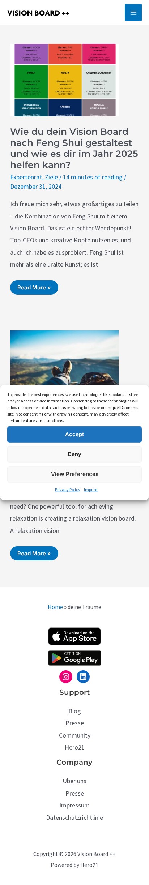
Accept (74, 434)
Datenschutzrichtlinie (74, 817)
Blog (74, 711)
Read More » (34, 289)
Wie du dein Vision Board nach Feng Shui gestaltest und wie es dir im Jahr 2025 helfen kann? (74, 148)
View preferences (74, 474)
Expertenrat (26, 177)
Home (55, 606)
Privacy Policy (67, 489)
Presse (74, 723)
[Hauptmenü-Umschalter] (133, 12)
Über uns (74, 781)
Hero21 (75, 747)
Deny (74, 454)
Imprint (91, 489)
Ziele (51, 177)
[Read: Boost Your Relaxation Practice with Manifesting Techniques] (64, 366)
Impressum (74, 805)
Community (74, 735)
